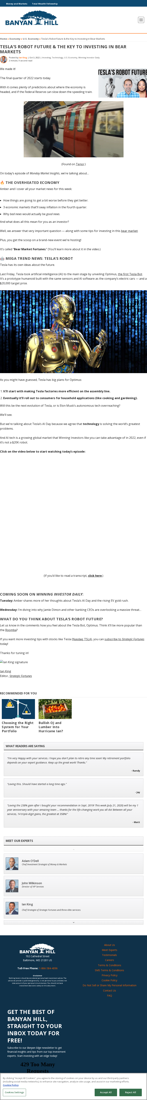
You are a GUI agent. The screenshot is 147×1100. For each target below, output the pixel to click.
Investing (46, 57)
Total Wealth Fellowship (45, 3)
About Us (109, 945)
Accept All (106, 1092)
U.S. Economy (31, 38)
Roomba (10, 630)
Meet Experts (109, 950)
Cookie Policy (109, 980)
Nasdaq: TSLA (82, 639)
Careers (109, 960)
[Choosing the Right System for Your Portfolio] (18, 709)
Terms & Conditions (109, 965)
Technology (57, 57)
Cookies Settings (14, 1092)
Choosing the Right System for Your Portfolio (18, 727)
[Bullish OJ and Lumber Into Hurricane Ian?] (55, 709)
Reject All (130, 1092)
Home (3, 38)
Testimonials (109, 955)
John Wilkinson (32, 883)
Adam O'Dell (30, 861)
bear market (129, 231)
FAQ (109, 995)
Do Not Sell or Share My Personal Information (109, 985)
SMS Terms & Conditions (109, 970)
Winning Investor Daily (89, 57)
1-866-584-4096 (48, 968)
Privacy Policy (109, 975)
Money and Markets (16, 3)
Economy (15, 38)
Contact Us (109, 990)
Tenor (80, 164)
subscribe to (124, 639)
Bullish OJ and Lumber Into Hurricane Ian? (51, 727)
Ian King (23, 57)
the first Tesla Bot (130, 274)
